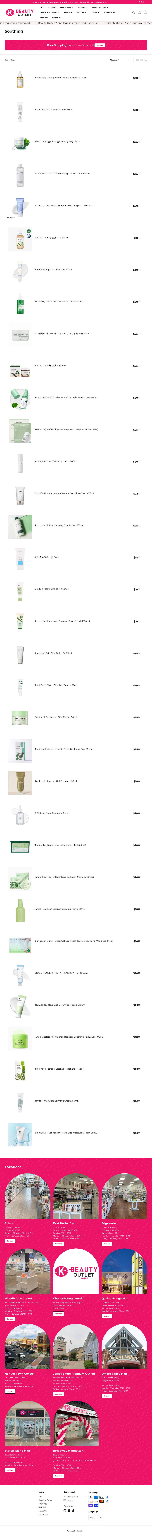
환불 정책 (42, 1507)
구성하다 (67, 12)
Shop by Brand (66, 7)
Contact (10, 1241)
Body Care (80, 12)
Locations (44, 17)
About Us (42, 1511)
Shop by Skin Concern (48, 12)
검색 (40, 1496)
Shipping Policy (45, 1500)
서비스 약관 (43, 1504)
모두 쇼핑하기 (51, 7)
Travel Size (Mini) (110, 12)
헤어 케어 (94, 12)
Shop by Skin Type (99, 7)
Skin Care (82, 7)
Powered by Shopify (75, 1531)
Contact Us (56, 17)
